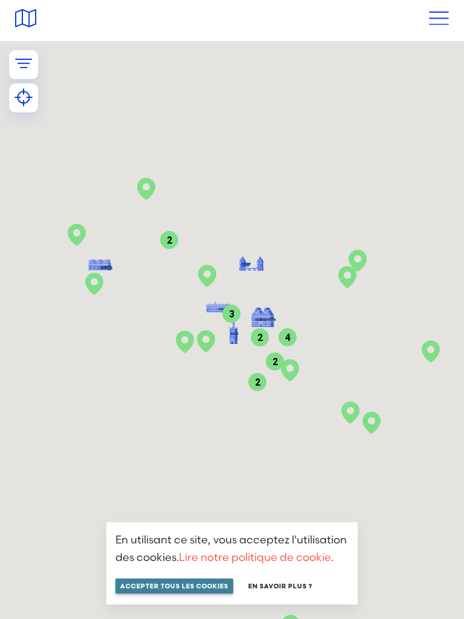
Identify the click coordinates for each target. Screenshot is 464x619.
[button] (350, 413)
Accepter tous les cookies (174, 586)
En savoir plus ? (280, 586)
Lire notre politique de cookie (255, 557)
